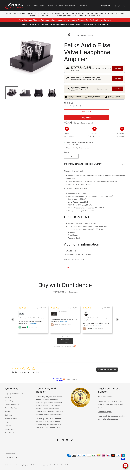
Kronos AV (13, 465)
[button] (29, 6)
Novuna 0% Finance (12, 404)
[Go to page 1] (60, 336)
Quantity (67, 152)
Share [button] (68, 267)
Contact (8, 426)
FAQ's (7, 422)
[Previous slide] (12, 319)
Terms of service (54, 465)
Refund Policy (10, 429)
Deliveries (8, 415)
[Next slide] (117, 319)
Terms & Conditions (12, 408)
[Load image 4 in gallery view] (52, 93)
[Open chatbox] (125, 466)
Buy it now (86, 118)
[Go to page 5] (69, 336)
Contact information (67, 465)
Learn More (118, 69)
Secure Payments (11, 418)
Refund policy (34, 465)
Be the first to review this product (25, 372)
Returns (8, 411)
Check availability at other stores (77, 148)
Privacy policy (44, 465)
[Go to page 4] (67, 336)
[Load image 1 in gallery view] (12, 93)
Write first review (107, 369)
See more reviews (65, 341)
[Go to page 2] (62, 336)
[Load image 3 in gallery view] (38, 93)
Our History (9, 401)
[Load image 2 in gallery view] (25, 93)
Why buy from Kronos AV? (14, 394)
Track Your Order (11, 433)
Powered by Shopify (22, 465)
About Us (8, 397)
